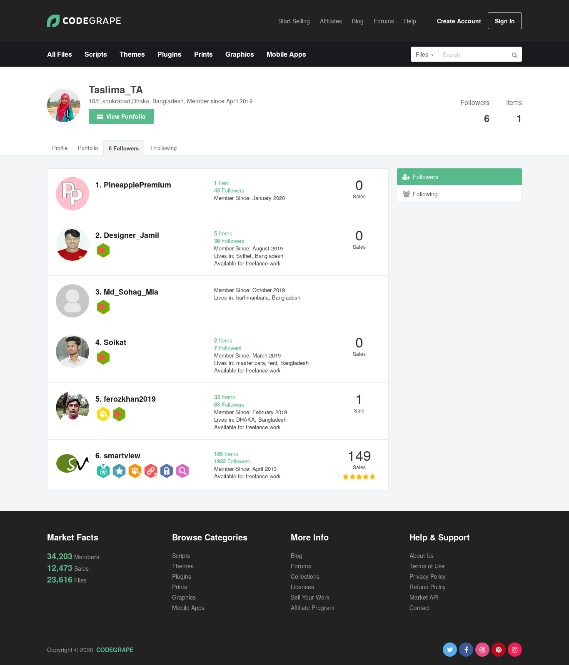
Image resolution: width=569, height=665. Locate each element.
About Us (421, 555)
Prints (179, 586)
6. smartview (117, 455)
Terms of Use (427, 566)
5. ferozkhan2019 (125, 398)
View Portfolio (125, 116)
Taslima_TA (116, 89)
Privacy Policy (427, 576)
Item (222, 183)
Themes (183, 566)
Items (514, 103)
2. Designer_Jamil (127, 235)
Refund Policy (427, 586)
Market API (424, 597)
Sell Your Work (310, 597)
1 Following (163, 148)
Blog (296, 555)
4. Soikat (110, 342)
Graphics (184, 597)
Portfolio (88, 148)
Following (424, 194)
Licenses (302, 586)
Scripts (181, 555)
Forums (301, 566)
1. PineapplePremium (133, 184)
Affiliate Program (312, 607)
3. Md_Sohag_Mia (126, 291)
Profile (59, 148)
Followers (474, 103)
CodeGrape (114, 649)
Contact (419, 607)
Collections (305, 576)
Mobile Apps (188, 607)
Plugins (181, 576)
